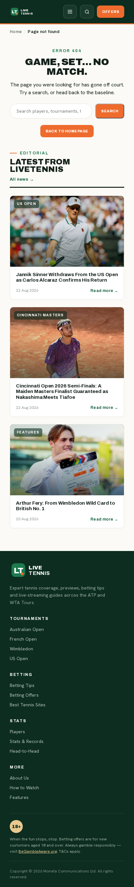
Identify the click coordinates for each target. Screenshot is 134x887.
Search (109, 111)
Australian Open (27, 629)
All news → (22, 179)
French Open (23, 639)
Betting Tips (22, 685)
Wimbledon (21, 649)
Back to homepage (67, 131)
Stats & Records (27, 741)
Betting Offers (24, 695)
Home (16, 31)
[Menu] (70, 11)
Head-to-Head (24, 751)
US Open (19, 658)
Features (19, 797)
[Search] (87, 11)
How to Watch (24, 788)
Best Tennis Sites (28, 705)
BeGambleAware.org (38, 851)
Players (17, 732)
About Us (19, 778)
